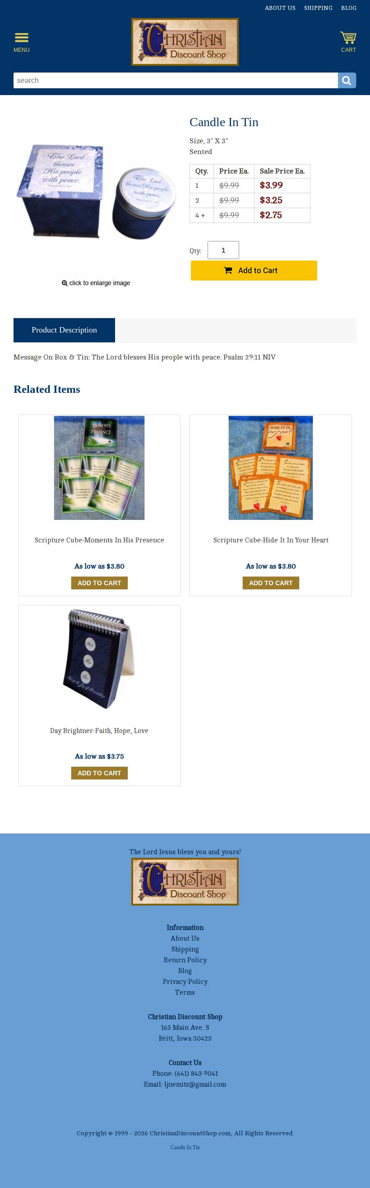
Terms (185, 993)
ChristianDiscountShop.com (190, 1133)
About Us (280, 8)
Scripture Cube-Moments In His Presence (99, 540)
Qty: (195, 251)
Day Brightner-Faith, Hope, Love (99, 731)
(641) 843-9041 (196, 1074)
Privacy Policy (185, 982)
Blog (348, 8)
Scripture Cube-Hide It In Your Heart (270, 540)
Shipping (318, 8)
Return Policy (185, 960)
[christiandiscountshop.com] (185, 42)
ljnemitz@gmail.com (195, 1084)
